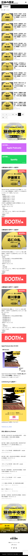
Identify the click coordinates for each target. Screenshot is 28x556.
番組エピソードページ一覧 (14, 542)
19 (3, 117)
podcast (6, 6)
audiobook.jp (5, 422)
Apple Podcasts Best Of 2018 (8, 373)
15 (13, 114)
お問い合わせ (14, 544)
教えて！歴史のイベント (6, 485)
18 (22, 114)
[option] (7, 528)
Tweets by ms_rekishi (7, 426)
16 (16, 114)
